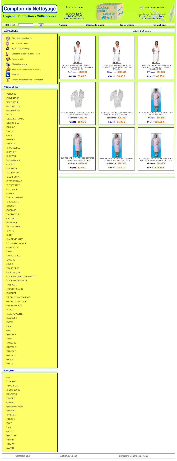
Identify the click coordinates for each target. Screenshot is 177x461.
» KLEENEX (11, 411)
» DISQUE (10, 193)
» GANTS (10, 231)
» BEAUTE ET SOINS (15, 119)
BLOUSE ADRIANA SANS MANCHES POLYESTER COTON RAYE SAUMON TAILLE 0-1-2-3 (77, 67)
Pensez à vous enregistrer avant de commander (151, 17)
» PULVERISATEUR (14, 306)
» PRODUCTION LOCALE (17, 301)
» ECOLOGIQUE (13, 214)
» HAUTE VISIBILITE (14, 239)
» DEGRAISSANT (13, 173)
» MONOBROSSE (13, 272)
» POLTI (9, 423)
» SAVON (9, 322)
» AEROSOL (11, 94)
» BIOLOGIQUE (12, 123)
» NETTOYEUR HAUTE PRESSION (21, 276)
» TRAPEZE (11, 347)
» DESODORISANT (14, 181)
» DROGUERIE (12, 202)
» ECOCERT (11, 206)
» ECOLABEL (11, 210)
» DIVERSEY (11, 382)
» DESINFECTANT (13, 177)
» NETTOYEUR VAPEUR (16, 281)
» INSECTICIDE (12, 247)
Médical (15, 74)
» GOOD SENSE (13, 390)
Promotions (159, 25)
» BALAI (9, 115)
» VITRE (9, 364)
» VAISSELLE (11, 355)
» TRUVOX (10, 444)
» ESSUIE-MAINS (13, 227)
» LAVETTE (10, 260)
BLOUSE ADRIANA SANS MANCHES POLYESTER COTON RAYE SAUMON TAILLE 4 (116, 67)
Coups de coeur (95, 25)
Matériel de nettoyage (21, 64)
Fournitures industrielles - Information (27, 80)
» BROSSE (10, 144)
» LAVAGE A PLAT (13, 256)
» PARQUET (11, 293)
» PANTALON (11, 285)
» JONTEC (10, 402)
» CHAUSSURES (13, 148)
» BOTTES (10, 140)
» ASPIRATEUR (12, 102)
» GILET (9, 235)
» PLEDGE (10, 419)
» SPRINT (10, 440)
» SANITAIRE (11, 318)
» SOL (8, 330)
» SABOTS (10, 310)
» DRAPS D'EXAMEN (15, 198)
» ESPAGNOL (11, 223)
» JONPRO (10, 398)
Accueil (63, 25)
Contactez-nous (22, 456)
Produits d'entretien (20, 43)
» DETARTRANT (13, 185)
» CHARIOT (11, 152)
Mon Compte (143, 14)
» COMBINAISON (13, 160)
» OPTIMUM (11, 415)
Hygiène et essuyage (21, 49)
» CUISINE (10, 164)
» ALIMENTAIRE (12, 98)
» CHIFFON (11, 156)
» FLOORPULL (12, 386)
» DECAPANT (11, 169)
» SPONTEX (11, 436)
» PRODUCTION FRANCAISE (18, 297)
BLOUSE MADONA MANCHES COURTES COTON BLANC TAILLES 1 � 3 (77, 159)
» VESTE (9, 359)
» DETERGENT (12, 189)
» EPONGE (10, 218)
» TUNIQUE (11, 351)
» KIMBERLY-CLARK (14, 406)
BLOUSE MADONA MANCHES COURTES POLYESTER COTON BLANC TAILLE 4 (156, 159)
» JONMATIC (11, 394)
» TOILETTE (11, 343)
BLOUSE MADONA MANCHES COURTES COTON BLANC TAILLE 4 (156, 114)
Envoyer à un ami (158, 14)
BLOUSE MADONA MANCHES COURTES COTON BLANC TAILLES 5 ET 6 (116, 159)
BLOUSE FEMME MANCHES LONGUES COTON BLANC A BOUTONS (77, 114)
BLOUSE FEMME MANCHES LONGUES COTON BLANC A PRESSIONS (117, 114)
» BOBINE (10, 131)
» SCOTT (10, 431)
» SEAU (9, 326)
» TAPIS (9, 339)
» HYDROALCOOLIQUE (16, 243)
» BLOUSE (10, 127)
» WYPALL (10, 448)
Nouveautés (127, 25)
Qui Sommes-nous (68, 456)
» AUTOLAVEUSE (13, 106)
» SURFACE (11, 335)
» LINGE (9, 264)
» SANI (8, 427)
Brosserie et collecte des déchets (26, 54)
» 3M (8, 377)
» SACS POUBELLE (14, 314)
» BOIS (9, 135)
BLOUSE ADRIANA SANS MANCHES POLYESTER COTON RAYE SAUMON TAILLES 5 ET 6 (156, 67)
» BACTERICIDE (13, 110)
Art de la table (18, 59)
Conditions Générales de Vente (133, 456)
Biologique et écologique (22, 38)
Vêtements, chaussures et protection (27, 69)
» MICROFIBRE (12, 268)
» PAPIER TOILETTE (14, 289)
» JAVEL (9, 252)
